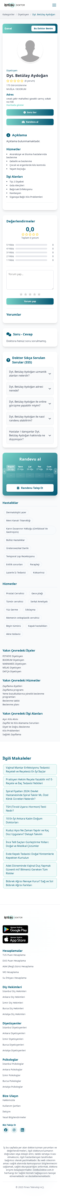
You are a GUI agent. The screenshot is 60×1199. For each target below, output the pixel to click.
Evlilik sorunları (14, 564)
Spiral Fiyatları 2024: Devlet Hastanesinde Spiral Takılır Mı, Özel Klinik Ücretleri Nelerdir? (27, 795)
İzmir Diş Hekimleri (13, 1002)
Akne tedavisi (13, 633)
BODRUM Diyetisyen (13, 659)
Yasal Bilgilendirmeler (14, 1117)
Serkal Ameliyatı (39, 601)
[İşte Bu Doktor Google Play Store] (15, 929)
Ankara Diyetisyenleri (14, 1033)
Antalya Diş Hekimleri (14, 1014)
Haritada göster (15, 104)
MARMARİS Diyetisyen (14, 663)
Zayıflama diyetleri (12, 686)
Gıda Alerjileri (17, 185)
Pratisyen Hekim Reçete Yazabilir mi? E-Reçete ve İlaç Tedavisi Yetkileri (29, 781)
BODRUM (21, 89)
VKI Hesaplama (11, 972)
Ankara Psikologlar (12, 1069)
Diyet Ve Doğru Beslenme (16, 726)
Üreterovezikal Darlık (17, 548)
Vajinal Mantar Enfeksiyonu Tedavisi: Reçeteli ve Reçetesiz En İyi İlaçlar (28, 769)
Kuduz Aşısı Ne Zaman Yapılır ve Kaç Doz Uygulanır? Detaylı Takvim (27, 832)
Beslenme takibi (11, 700)
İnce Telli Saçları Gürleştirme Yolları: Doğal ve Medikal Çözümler (27, 844)
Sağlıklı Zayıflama (12, 734)
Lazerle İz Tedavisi (16, 572)
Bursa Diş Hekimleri (13, 1008)
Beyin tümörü (13, 625)
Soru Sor (31, 112)
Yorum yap (30, 301)
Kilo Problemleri (11, 730)
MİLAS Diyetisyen (12, 667)
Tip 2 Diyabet (17, 181)
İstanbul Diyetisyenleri (15, 1027)
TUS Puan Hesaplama (14, 954)
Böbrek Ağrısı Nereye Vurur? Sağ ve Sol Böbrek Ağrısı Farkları (29, 883)
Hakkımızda (9, 1100)
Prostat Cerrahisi (15, 593)
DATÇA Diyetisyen (12, 671)
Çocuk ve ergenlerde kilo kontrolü (28, 165)
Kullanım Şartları (12, 1105)
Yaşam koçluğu (18, 168)
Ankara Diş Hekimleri (14, 996)
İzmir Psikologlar (11, 1075)
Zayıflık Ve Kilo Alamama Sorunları (21, 722)
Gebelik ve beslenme (21, 161)
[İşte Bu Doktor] (13, 917)
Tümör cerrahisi (14, 601)
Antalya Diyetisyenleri (14, 1050)
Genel (8, 28)
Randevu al (32, 121)
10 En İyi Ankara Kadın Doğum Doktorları (24, 820)
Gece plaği (37, 593)
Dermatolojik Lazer (16, 512)
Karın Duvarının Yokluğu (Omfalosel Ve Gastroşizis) (27, 530)
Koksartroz (38, 572)
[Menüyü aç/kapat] (54, 5)
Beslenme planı (11, 704)
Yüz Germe (12, 609)
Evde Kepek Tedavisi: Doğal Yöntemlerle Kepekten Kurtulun (30, 855)
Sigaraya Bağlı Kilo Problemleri (26, 196)
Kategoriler (9, 14)
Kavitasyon (15, 193)
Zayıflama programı (13, 689)
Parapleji (35, 564)
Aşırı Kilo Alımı (10, 719)
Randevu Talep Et (31, 488)
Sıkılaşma (30, 609)
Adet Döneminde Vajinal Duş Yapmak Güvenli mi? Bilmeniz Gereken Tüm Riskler (28, 869)
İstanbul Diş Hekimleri (14, 991)
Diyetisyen (23, 14)
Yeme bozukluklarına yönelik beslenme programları (23, 695)
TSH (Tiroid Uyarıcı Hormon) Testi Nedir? (26, 808)
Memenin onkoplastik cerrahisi (22, 617)
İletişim (7, 1111)
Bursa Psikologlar (12, 1080)
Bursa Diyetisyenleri (13, 1044)
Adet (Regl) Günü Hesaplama (18, 966)
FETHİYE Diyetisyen (13, 656)
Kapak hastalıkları (37, 625)
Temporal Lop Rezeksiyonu (20, 556)
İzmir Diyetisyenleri (13, 1038)
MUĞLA (10, 89)
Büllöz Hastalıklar (15, 540)
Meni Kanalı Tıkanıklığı (18, 520)
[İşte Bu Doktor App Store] (15, 939)
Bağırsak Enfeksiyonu (21, 189)
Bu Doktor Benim (43, 28)
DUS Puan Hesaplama (14, 960)
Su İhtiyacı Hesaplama (14, 977)
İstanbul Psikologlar (13, 1063)
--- (11, 475)
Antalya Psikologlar (13, 1086)
